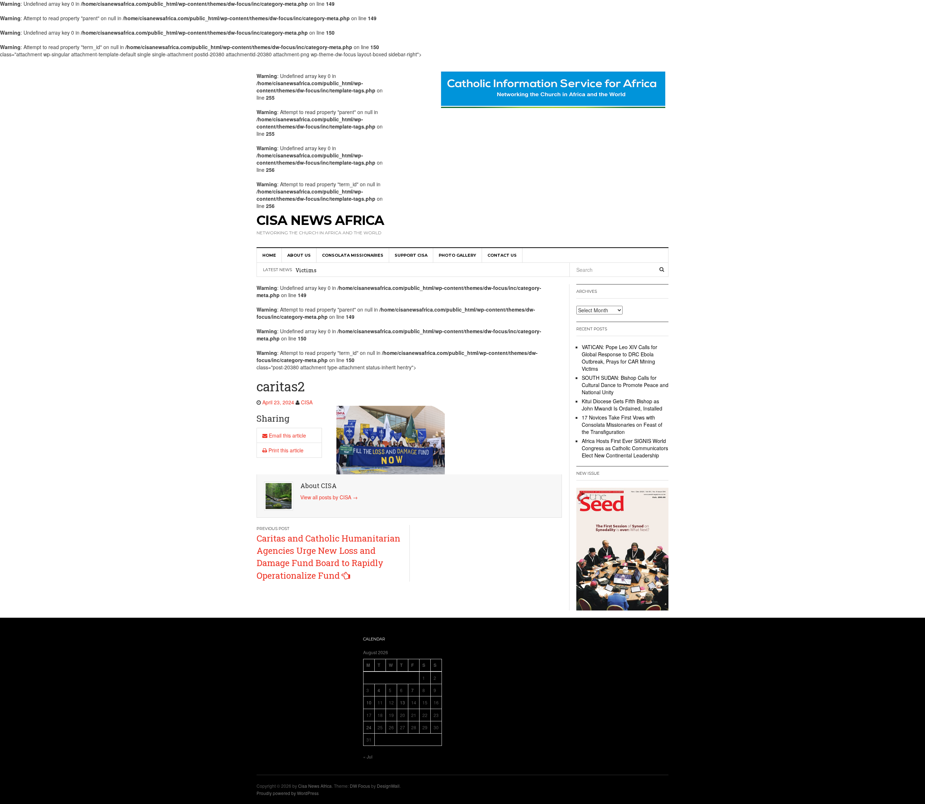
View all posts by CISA (329, 497)
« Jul (368, 756)
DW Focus (360, 786)
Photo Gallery (457, 255)
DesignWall (388, 786)
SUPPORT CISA (411, 255)
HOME (269, 255)
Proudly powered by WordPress (288, 793)
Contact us (502, 255)
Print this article (285, 450)
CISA (307, 402)
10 (368, 702)
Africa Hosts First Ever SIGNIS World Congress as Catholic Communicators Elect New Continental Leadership (625, 448)
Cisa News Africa (320, 220)
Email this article (286, 435)
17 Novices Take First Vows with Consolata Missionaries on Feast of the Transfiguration (622, 424)
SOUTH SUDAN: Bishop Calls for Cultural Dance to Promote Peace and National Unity (405, 270)
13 (402, 702)
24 (368, 727)
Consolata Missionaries (352, 255)
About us (299, 255)
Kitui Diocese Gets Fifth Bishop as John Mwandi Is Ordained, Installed (622, 404)
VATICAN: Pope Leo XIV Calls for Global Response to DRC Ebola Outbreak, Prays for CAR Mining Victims (619, 357)
